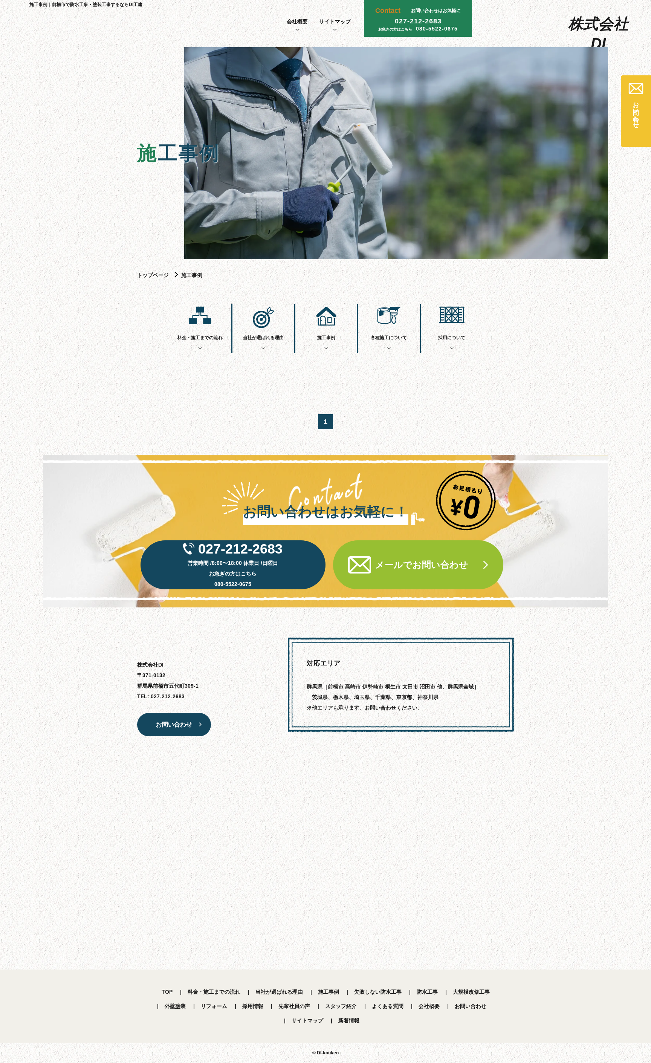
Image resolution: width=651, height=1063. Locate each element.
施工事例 (326, 337)
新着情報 (348, 1020)
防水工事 (427, 992)
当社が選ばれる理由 (263, 337)
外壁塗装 (175, 1006)
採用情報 (252, 1006)
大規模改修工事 (471, 992)
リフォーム (214, 1006)
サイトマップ (335, 21)
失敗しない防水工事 (378, 992)
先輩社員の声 (294, 1006)
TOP (167, 992)
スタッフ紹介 (341, 1006)
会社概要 (297, 21)
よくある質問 (387, 1006)
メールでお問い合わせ (421, 565)
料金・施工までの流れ (200, 337)
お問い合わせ (470, 1006)
